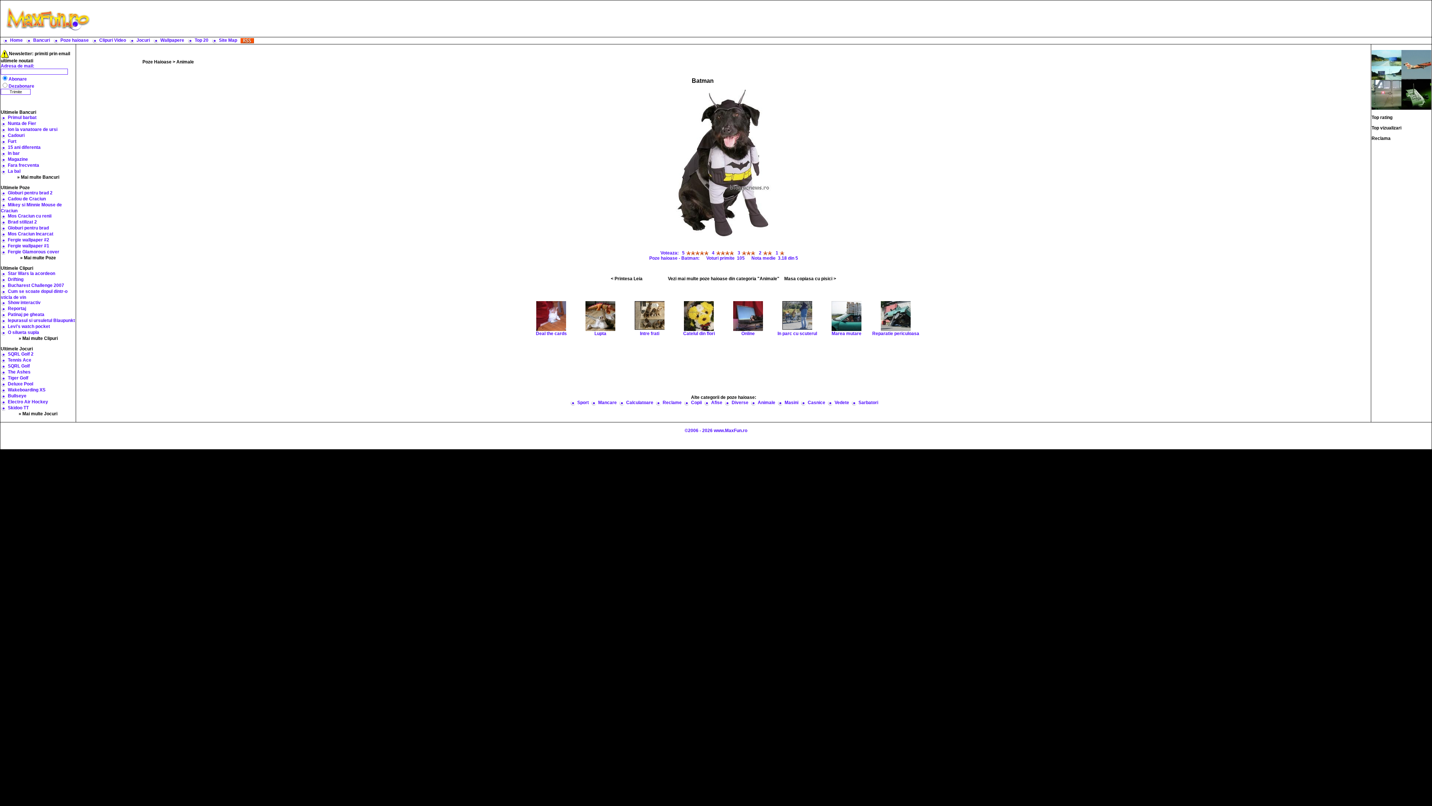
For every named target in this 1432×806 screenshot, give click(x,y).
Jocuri (143, 40)
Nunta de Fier (22, 123)
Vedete (842, 402)
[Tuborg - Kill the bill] (1416, 94)
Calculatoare (639, 402)
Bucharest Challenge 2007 (36, 285)
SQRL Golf (19, 366)
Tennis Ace (19, 360)
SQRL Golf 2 (21, 354)
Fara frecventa (23, 165)
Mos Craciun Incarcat (30, 234)
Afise (716, 402)
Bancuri (41, 40)
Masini (791, 402)
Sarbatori (868, 402)
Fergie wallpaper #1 (28, 246)
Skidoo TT (18, 407)
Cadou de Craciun (27, 199)
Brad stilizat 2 (22, 222)
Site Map (228, 40)
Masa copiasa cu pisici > (810, 278)
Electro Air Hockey (28, 401)
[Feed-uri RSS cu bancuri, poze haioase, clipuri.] (247, 40)
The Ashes (19, 372)
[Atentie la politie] (1386, 64)
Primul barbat (22, 117)
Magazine (18, 159)
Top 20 (201, 40)
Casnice (816, 402)
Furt (12, 141)
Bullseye (17, 396)
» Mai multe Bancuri (38, 177)
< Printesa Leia (627, 278)
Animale (185, 62)
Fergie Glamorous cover (33, 251)
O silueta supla (23, 332)
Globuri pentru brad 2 (30, 193)
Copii (696, 402)
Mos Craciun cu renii (29, 216)
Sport (583, 402)
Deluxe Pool (20, 384)
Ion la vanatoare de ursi (32, 129)
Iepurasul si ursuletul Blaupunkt (41, 320)
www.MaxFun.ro (730, 430)
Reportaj (17, 308)
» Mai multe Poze (38, 257)
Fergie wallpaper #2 (28, 240)
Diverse (740, 402)
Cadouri (16, 135)
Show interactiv (24, 302)
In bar (14, 153)
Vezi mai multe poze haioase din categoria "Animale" (723, 278)
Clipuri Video (112, 40)
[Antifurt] (1386, 94)
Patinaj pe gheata (26, 314)
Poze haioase (74, 40)
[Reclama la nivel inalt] (1416, 64)
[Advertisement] (762, 18)
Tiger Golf (18, 378)
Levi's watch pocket (29, 326)
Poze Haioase (157, 62)
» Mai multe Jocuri (38, 413)
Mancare (607, 402)
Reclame (672, 402)
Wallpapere (172, 40)
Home (16, 40)
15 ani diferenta (24, 147)
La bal (14, 171)
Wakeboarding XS (26, 390)
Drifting (15, 279)
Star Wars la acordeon (31, 273)
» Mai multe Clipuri (38, 338)
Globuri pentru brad (28, 228)
